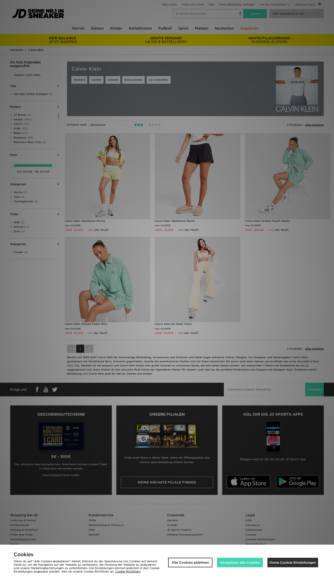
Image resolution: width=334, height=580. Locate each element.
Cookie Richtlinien (128, 571)
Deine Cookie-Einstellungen (292, 562)
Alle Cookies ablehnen (190, 562)
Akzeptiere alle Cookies (240, 562)
